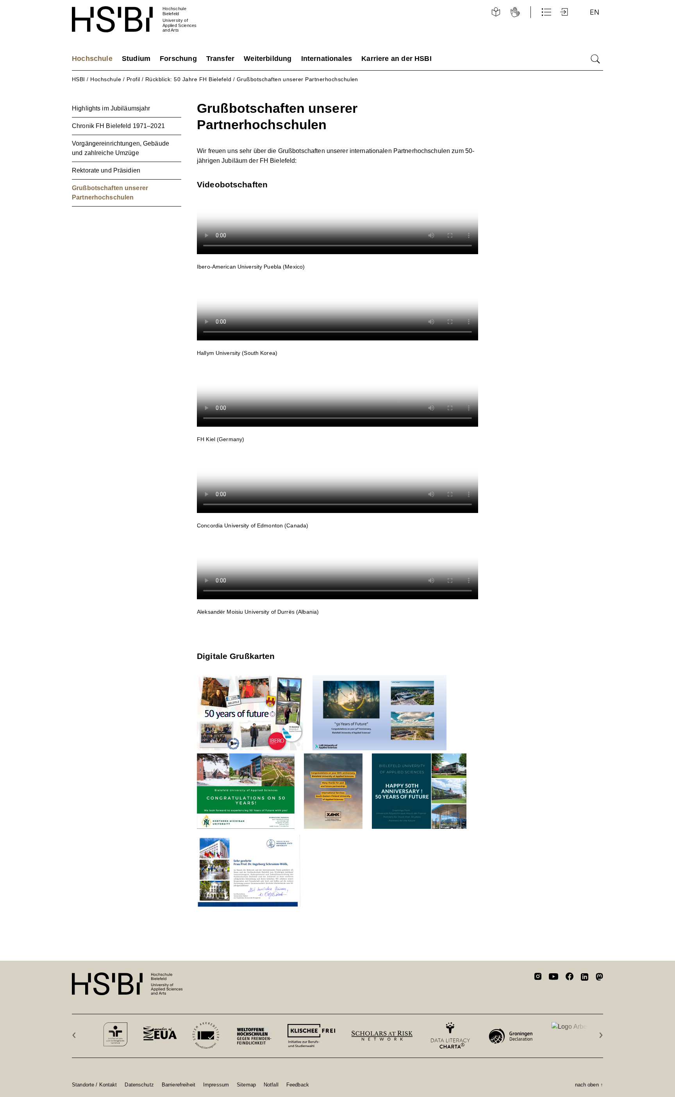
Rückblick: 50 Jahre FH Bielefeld (188, 79)
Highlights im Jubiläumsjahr (111, 108)
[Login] (565, 12)
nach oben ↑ (589, 1084)
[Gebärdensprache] (515, 12)
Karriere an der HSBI (396, 58)
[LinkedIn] (584, 977)
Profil (133, 79)
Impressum (216, 1084)
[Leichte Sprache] (496, 12)
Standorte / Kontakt (94, 1084)
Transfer (220, 58)
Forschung (178, 58)
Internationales (326, 58)
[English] (594, 12)
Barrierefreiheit (178, 1084)
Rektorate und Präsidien (106, 170)
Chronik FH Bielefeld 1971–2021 (118, 126)
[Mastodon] (599, 978)
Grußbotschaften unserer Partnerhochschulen (297, 79)
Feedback (297, 1084)
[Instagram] (537, 977)
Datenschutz (139, 1084)
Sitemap (246, 1084)
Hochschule (92, 58)
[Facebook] (569, 977)
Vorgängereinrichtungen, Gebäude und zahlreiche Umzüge (120, 148)
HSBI (78, 79)
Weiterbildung (267, 58)
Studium (136, 58)
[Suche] (595, 59)
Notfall (271, 1084)
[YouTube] (553, 977)
